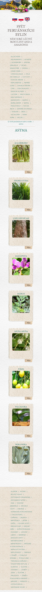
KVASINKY (14, 532)
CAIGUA (25, 68)
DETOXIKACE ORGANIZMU (20, 497)
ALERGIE (14, 491)
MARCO (25, 100)
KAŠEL (13, 523)
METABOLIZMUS (17, 541)
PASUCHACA (16, 106)
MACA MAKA (25, 94)
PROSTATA (15, 575)
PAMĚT (14, 555)
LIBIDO (13, 535)
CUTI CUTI (26, 77)
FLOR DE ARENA (17, 80)
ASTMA (23, 491)
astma (21, 124)
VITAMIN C (15, 570)
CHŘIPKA (14, 517)
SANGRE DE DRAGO (24, 109)
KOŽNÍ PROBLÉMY (23, 529)
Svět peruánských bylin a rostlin (20, 122)
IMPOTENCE (15, 520)
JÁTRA (24, 520)
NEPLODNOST (16, 552)
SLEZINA (24, 567)
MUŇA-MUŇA (16, 103)
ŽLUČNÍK (21, 573)
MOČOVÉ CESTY (17, 538)
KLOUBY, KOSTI (23, 523)
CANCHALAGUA (17, 74)
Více (28, 172)
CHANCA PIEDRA (24, 85)
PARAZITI (23, 581)
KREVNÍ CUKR (16, 526)
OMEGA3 (27, 552)
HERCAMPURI (16, 83)
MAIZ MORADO (16, 97)
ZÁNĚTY (24, 570)
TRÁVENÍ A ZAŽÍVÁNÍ (18, 561)
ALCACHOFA (15, 56)
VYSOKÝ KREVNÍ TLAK (19, 564)
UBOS (23, 112)
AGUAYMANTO (16, 59)
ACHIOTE (27, 59)
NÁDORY (14, 581)
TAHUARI (15, 112)
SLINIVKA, (14, 567)
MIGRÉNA (22, 535)
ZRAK (13, 573)
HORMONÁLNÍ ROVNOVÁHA (21, 512)
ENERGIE (20, 509)
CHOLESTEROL (17, 515)
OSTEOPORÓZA (17, 584)
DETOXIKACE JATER (18, 500)
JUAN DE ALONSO (17, 91)
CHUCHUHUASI (23, 88)
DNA (12, 503)
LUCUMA (14, 94)
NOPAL (26, 103)
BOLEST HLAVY (16, 494)
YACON (20, 117)
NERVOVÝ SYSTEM (18, 549)
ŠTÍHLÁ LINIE (24, 558)
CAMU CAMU (16, 71)
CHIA (13, 88)
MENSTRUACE (16, 544)
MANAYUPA (15, 100)
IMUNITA (23, 517)
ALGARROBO (16, 62)
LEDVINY (24, 532)
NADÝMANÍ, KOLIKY (18, 587)
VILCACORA (15, 114)
